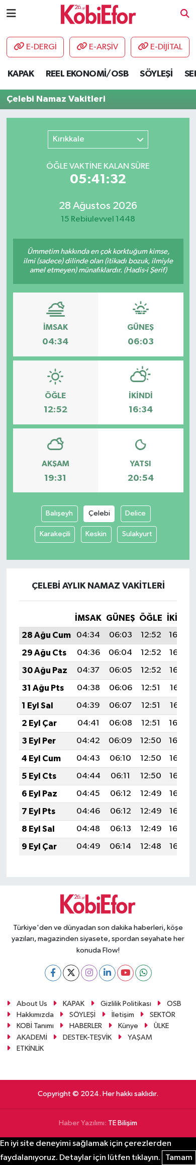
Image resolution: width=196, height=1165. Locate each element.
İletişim (123, 1014)
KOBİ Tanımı (35, 1026)
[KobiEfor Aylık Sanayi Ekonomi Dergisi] (98, 14)
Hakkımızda (35, 1014)
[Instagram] (89, 973)
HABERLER (85, 1026)
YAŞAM (140, 1037)
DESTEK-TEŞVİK (87, 1037)
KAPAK (21, 74)
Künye (128, 1026)
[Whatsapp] (143, 973)
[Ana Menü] (11, 14)
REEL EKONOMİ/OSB (87, 74)
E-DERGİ (41, 47)
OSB (174, 1003)
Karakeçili (55, 534)
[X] (71, 973)
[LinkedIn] (107, 973)
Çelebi (99, 513)
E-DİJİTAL (166, 47)
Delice (135, 513)
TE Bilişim (122, 1123)
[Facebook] (53, 973)
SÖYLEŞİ (156, 74)
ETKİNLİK (30, 1048)
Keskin (96, 534)
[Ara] (184, 14)
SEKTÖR (162, 1014)
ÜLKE (161, 1026)
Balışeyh (59, 513)
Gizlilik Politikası (126, 1003)
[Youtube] (125, 973)
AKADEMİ (32, 1037)
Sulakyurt (137, 534)
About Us (32, 1003)
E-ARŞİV (103, 47)
